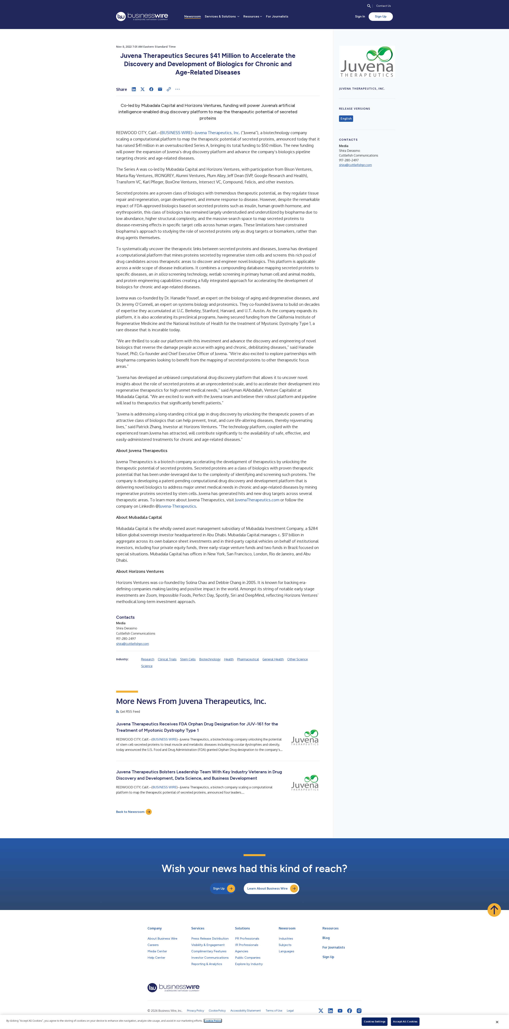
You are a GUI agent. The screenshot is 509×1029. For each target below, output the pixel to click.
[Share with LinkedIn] (134, 89)
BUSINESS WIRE (176, 132)
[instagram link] (359, 1010)
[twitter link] (321, 1011)
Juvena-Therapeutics (177, 506)
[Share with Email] (160, 89)
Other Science (297, 659)
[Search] (369, 6)
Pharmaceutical (248, 659)
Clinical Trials (167, 659)
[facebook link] (349, 1010)
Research (147, 659)
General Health (273, 659)
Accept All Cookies (405, 1021)
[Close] (497, 1022)
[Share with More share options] (177, 89)
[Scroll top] (494, 910)
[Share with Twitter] (142, 89)
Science (147, 666)
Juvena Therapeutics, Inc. (217, 132)
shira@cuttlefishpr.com (132, 644)
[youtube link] (340, 1011)
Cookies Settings (374, 1021)
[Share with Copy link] (169, 89)
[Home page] (142, 16)
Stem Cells (188, 659)
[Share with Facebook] (151, 89)
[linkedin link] (330, 1010)
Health (229, 659)
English (346, 118)
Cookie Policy (212, 1020)
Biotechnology (210, 659)
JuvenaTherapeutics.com (257, 499)
